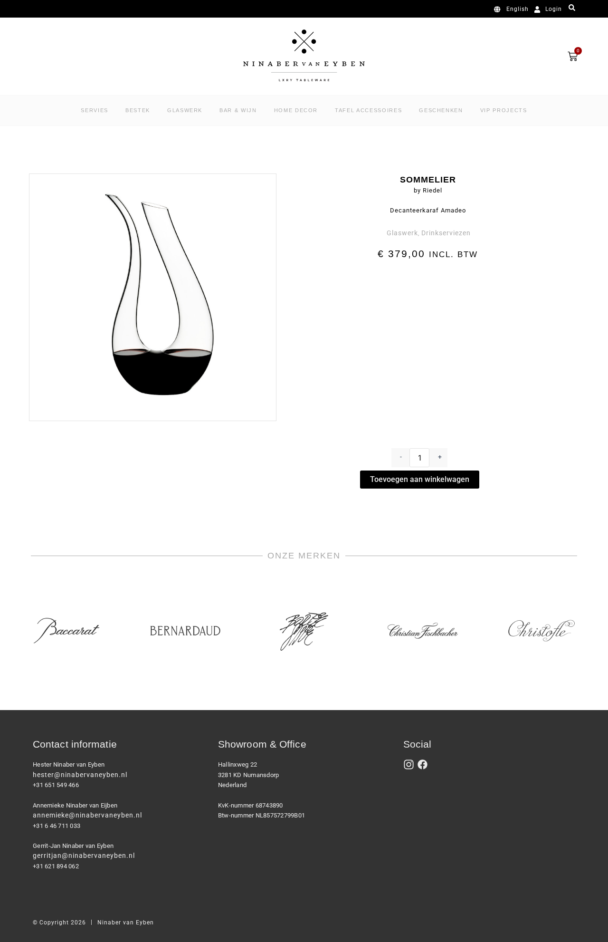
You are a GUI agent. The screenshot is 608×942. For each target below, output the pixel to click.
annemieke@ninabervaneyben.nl (87, 815)
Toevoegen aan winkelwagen (419, 479)
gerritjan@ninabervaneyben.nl (84, 855)
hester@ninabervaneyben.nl (80, 775)
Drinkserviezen (446, 233)
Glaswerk (402, 233)
